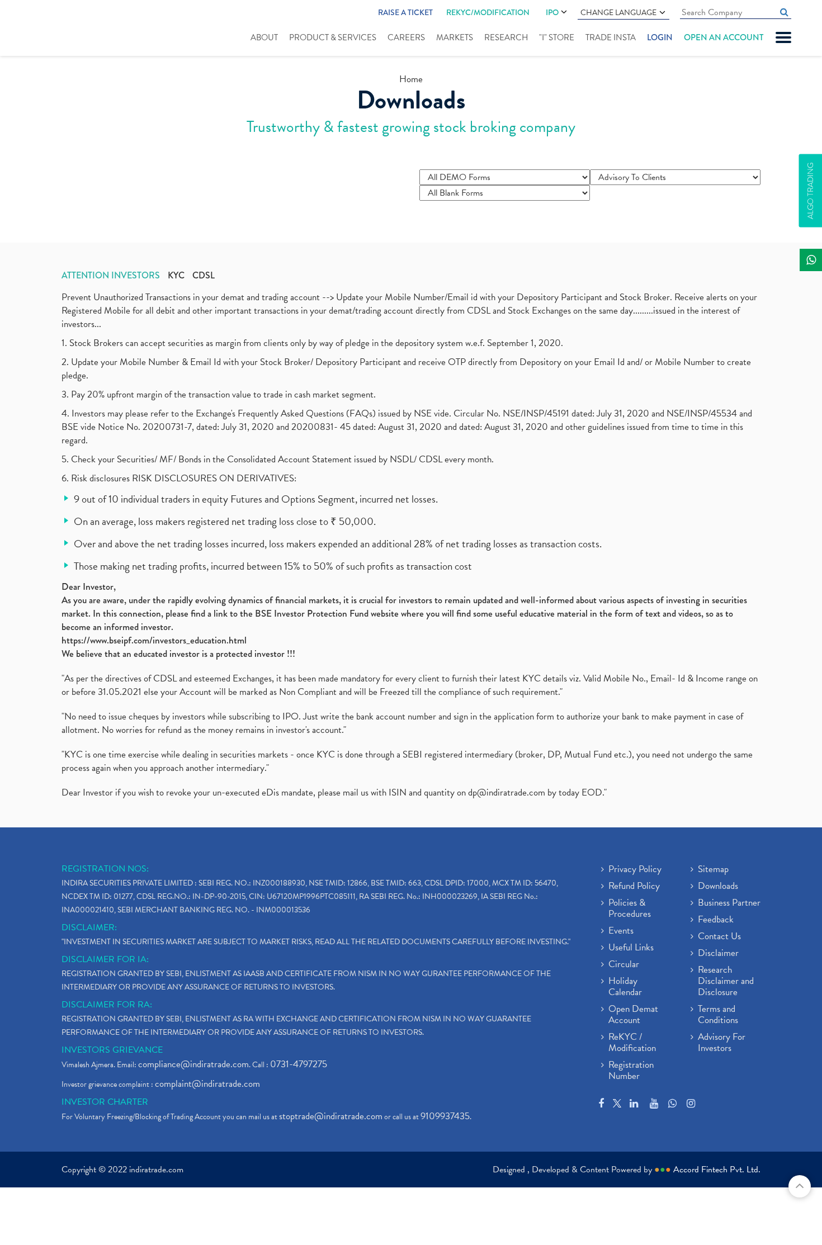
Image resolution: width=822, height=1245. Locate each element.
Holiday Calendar (625, 987)
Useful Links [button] (631, 948)
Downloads (718, 887)
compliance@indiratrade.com (193, 1064)
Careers (406, 37)
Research (506, 37)
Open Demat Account (633, 1015)
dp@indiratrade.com (507, 792)
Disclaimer (718, 954)
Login (660, 37)
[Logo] (66, 29)
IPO (552, 12)
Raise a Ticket (405, 12)
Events (621, 931)
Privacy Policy (635, 870)
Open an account (723, 37)
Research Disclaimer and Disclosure (726, 981)
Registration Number (631, 1071)
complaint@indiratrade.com (207, 1084)
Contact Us (719, 937)
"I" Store (556, 37)
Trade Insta (610, 37)
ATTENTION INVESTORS (111, 276)
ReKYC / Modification (632, 1043)
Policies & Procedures (629, 909)
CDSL (203, 276)
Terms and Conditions (718, 1015)
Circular (623, 965)
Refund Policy (634, 887)
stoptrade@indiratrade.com (330, 1116)
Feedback (716, 920)
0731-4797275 (298, 1064)
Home (411, 79)
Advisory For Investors (721, 1043)
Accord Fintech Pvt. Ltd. (716, 1169)
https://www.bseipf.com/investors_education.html (154, 640)
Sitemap (713, 870)
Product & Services (332, 37)
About (264, 37)
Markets (454, 37)
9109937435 (445, 1116)
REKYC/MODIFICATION (488, 12)
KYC (176, 276)
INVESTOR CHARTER (105, 1102)
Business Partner (729, 903)
